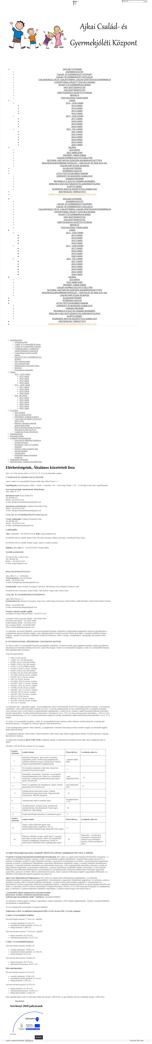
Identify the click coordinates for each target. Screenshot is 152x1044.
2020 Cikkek (77, 126)
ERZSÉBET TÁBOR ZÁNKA (74, 155)
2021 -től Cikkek (74, 129)
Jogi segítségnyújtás (74, 90)
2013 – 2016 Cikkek (74, 103)
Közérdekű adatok (72, 171)
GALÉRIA (72, 147)
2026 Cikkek (77, 144)
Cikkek (72, 100)
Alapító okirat (74, 186)
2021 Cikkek (77, 131)
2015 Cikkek (77, 111)
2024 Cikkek (77, 139)
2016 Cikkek (77, 113)
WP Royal (29, 1040)
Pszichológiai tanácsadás (74, 98)
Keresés (13, 1034)
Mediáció (74, 95)
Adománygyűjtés (74, 72)
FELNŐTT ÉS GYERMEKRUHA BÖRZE (74, 85)
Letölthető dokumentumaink (72, 173)
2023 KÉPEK (74, 150)
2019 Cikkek (77, 124)
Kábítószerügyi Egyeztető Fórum (74, 92)
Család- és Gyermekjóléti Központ (74, 74)
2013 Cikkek (77, 105)
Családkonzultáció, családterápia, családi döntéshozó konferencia (74, 79)
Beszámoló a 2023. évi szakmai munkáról (74, 181)
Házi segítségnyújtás (75, 87)
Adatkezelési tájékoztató (72, 191)
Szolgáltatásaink (72, 69)
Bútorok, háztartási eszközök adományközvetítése (74, 160)
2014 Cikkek (77, 108)
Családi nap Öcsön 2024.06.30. (74, 165)
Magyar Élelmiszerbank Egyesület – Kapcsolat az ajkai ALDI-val (74, 163)
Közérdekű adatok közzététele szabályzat (74, 189)
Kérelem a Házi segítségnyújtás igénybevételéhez (74, 184)
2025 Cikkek (77, 142)
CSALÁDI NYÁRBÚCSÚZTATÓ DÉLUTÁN (74, 158)
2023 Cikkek (77, 137)
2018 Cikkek (77, 121)
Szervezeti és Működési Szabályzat (75, 176)
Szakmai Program (75, 178)
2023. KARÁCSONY (74, 152)
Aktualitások (19, 1001)
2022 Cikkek (77, 134)
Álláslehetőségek (72, 168)
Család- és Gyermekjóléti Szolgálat (74, 77)
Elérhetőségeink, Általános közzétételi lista (72, 194)
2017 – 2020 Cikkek (74, 116)
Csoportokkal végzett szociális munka (74, 82)
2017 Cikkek (77, 118)
